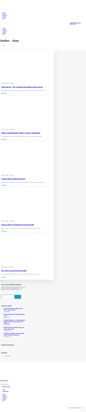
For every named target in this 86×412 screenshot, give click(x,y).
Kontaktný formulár (6, 386)
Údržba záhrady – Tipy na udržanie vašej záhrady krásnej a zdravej (22, 87)
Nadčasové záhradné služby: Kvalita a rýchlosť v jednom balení (20, 133)
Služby (4, 13)
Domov (4, 12)
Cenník (4, 16)
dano (7, 83)
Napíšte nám (5, 391)
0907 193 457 (73, 24)
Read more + (4, 93)
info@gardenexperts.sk (75, 22)
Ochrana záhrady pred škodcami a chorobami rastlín (17, 225)
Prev (1, 280)
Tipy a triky (7, 355)
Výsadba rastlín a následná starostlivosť (13, 179)
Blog (4, 18)
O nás (4, 389)
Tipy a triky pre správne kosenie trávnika (13, 270)
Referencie (5, 15)
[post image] (27, 66)
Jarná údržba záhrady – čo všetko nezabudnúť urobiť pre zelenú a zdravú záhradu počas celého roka (14, 322)
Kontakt (4, 17)
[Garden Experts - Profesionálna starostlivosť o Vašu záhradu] (5, 9)
